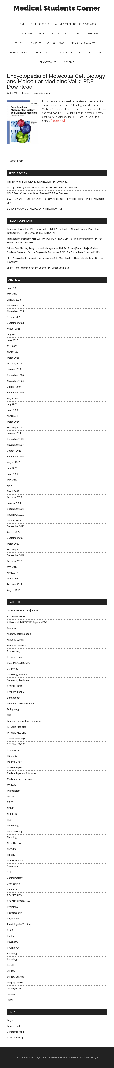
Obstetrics (12, 866)
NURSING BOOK (15, 860)
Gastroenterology (16, 738)
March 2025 (13, 357)
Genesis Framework (68, 1057)
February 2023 (14, 497)
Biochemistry (14, 651)
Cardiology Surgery (17, 674)
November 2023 (15, 445)
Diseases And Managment (20, 703)
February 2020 (14, 549)
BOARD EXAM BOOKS (18, 663)
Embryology (13, 709)
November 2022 (15, 514)
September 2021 (15, 538)
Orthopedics (13, 883)
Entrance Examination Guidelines (24, 721)
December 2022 (15, 508)
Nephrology (13, 825)
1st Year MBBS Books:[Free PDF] (24, 610)
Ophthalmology (15, 878)
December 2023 (15, 439)
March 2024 (13, 421)
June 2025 (12, 340)
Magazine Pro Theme (45, 1057)
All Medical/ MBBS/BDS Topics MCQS (27, 622)
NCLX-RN (12, 814)
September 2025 (15, 323)
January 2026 (14, 299)
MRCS (10, 802)
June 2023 (12, 474)
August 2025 (13, 328)
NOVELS (11, 848)
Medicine (12, 785)
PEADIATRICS (14, 895)
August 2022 (13, 532)
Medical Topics (15, 767)
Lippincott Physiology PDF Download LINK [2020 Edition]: (37, 229)
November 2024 (15, 381)
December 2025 (15, 305)
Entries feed (13, 1026)
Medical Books (15, 761)
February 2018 (14, 561)
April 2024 (12, 416)
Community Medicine (18, 680)
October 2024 (14, 386)
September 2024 (15, 392)
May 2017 (12, 567)
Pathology (12, 889)
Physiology (13, 918)
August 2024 (13, 398)
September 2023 (15, 456)
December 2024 (15, 375)
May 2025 (12, 346)
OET (9, 872)
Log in (10, 1020)
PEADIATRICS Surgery (18, 901)
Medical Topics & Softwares (21, 773)
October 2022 (14, 520)
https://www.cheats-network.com (24, 258)
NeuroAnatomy (14, 831)
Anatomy (11, 628)
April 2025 (12, 352)
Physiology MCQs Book (19, 924)
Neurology (12, 837)
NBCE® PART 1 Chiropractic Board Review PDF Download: (37, 181)
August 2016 (13, 590)
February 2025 (14, 363)
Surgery (11, 971)
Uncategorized (14, 988)
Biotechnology (14, 657)
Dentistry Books (15, 692)
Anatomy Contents (16, 645)
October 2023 (14, 450)
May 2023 (12, 479)
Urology (11, 994)
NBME (10, 808)
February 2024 (14, 427)
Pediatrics (12, 907)
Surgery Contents (16, 982)
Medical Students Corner (57, 8)
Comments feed (15, 1031)
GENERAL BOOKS (16, 744)
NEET (10, 819)
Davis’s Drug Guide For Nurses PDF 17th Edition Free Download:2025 (64, 252)
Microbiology (14, 790)
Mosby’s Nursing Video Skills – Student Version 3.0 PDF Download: (42, 187)
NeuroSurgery (14, 843)
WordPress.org (15, 1037)
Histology (12, 756)
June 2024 (12, 410)
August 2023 (13, 462)
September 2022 (15, 526)
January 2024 (14, 433)
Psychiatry (12, 941)
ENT (9, 715)
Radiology (12, 953)
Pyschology (13, 947)
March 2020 (13, 543)
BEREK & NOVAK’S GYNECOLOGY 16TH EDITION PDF (34, 208)
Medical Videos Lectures (20, 779)
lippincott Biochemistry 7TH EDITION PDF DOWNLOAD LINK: (38, 238)
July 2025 (12, 334)
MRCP (10, 796)
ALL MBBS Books (16, 616)
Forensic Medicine (16, 726)
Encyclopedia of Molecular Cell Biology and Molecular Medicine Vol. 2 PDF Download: (56, 81)
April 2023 (12, 485)
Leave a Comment (41, 93)
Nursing (11, 854)
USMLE (11, 1000)
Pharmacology (14, 912)
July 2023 (12, 468)
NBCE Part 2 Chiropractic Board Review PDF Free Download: (38, 193)
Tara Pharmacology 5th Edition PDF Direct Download (42, 267)
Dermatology (13, 697)
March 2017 (13, 578)
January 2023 (14, 503)
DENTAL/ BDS (14, 686)
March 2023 (13, 491)
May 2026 (12, 293)
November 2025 (15, 311)
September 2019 (15, 555)
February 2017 (14, 584)
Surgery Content (15, 976)
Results (11, 965)
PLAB (10, 930)
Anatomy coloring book (19, 633)
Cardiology (12, 668)
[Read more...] (58, 120)
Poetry (10, 936)
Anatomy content (15, 639)
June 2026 (12, 288)
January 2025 (14, 369)
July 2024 (12, 404)
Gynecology (13, 750)
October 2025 (14, 317)
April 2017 (12, 572)
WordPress (85, 1057)
